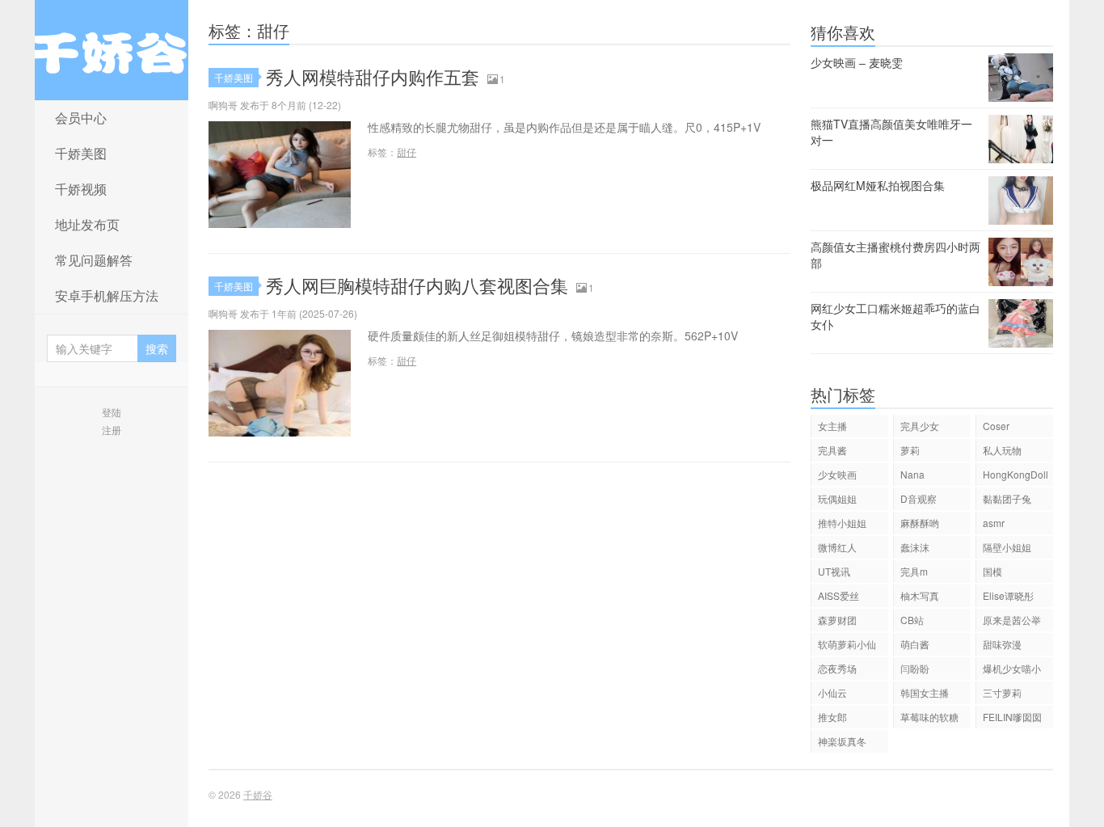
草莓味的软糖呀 (929, 719)
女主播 (832, 425)
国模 (992, 571)
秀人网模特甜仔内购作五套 (372, 76)
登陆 (111, 412)
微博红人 (837, 547)
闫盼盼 (914, 668)
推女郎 (832, 717)
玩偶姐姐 (837, 498)
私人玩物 (1002, 450)
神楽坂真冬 (842, 741)
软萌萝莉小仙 (847, 644)
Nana (912, 474)
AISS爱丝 (838, 595)
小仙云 (832, 692)
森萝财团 (837, 620)
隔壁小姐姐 (1007, 547)
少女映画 (837, 474)
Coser (996, 425)
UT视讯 (834, 571)
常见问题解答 (94, 260)
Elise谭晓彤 (1008, 595)
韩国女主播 (924, 692)
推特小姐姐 (842, 523)
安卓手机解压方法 (106, 295)
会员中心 (81, 117)
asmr (994, 523)
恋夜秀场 (837, 668)
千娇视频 (81, 188)
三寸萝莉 (1002, 692)
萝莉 (910, 450)
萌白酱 (914, 644)
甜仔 (406, 151)
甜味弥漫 (1002, 644)
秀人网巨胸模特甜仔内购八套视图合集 (417, 284)
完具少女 (919, 425)
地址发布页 (87, 224)
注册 (111, 430)
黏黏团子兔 (1007, 498)
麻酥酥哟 (919, 523)
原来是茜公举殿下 (1012, 622)
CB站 (912, 620)
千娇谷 (111, 50)
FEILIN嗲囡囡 (1012, 717)
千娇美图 (81, 153)
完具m (914, 571)
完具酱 (832, 450)
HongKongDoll (1015, 474)
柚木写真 (919, 595)
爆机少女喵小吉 (1012, 670)
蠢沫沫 (914, 547)
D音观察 (918, 498)
